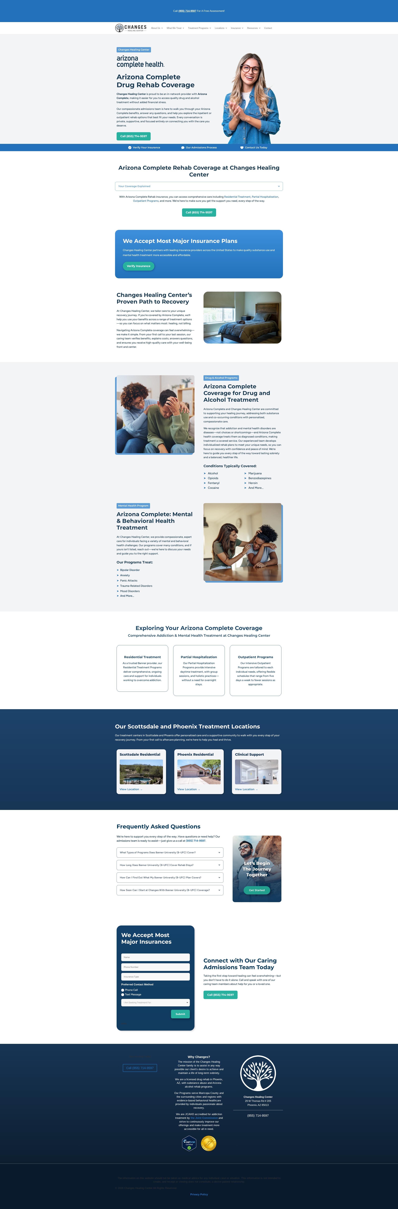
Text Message (133, 994)
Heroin (251, 483)
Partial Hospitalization (265, 196)
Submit (180, 1014)
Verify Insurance (138, 266)
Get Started (257, 890)
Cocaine (211, 488)
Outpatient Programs (146, 200)
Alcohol (211, 473)
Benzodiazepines (257, 478)
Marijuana (253, 473)
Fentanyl (211, 483)
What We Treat (174, 28)
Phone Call (131, 989)
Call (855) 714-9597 (133, 136)
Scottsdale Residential (140, 754)
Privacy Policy (199, 1194)
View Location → (131, 789)
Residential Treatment (237, 196)
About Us (155, 28)
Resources (252, 28)
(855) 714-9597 (187, 10)
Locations (219, 28)
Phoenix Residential (195, 754)
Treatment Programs (198, 28)
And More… (254, 488)
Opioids (211, 478)
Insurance (236, 28)
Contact (268, 28)
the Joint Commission (204, 1117)
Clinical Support (249, 754)
